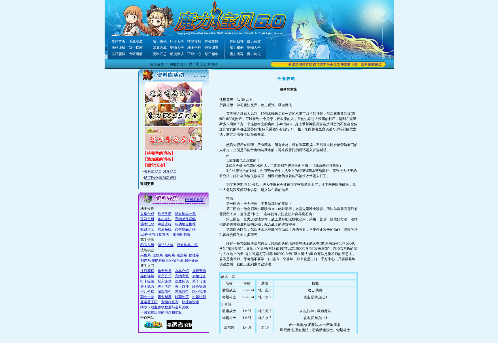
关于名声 (164, 286)
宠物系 (157, 255)
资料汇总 (160, 54)
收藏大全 (147, 229)
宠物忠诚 (182, 276)
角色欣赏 (164, 271)
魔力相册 (237, 48)
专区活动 (136, 54)
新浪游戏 (157, 64)
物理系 (194, 255)
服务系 (170, 255)
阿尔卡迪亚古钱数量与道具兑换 (164, 307)
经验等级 (199, 286)
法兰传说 (182, 281)
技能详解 (194, 42)
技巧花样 (118, 54)
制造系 (145, 260)
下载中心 (194, 54)
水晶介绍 (182, 271)
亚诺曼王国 (149, 302)
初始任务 (199, 276)
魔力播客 (237, 54)
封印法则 (199, 297)
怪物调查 (211, 48)
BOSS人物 (165, 245)
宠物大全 (177, 48)
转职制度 (182, 297)
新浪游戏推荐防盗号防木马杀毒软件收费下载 (318, 64)
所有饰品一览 (185, 214)
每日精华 (211, 54)
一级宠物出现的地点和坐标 (161, 312)
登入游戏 (164, 281)
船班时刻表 (181, 235)
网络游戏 (176, 64)
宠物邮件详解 (185, 219)
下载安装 (136, 42)
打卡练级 (147, 281)
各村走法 (164, 219)
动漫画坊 (177, 54)
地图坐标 (194, 48)
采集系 (145, 255)
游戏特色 (182, 292)
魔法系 (182, 255)
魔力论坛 (254, 54)
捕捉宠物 (199, 271)
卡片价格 (147, 292)
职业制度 (164, 297)
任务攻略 (211, 42)
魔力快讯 (160, 42)
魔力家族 (254, 42)
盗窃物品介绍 (185, 229)
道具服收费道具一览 (372, 64)
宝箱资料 (147, 219)
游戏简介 (164, 292)
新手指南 (136, 48)
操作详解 (118, 48)
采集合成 (160, 48)
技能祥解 (158, 260)
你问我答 (237, 42)
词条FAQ (169, 172)
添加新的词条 (159, 159)
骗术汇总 (147, 224)
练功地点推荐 (185, 224)
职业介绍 (191, 260)
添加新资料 (167, 178)
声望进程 (164, 224)
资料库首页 (194, 200)
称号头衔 (164, 214)
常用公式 (164, 276)
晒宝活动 (155, 165)
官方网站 (211, 64)
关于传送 (199, 281)
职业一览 (147, 297)
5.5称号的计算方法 (154, 235)
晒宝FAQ (151, 178)
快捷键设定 (190, 302)
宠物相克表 (169, 302)
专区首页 (118, 42)
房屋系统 (164, 229)
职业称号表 (175, 260)
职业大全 (177, 42)
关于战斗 (182, 286)
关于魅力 (147, 286)
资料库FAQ (152, 172)
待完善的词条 (159, 153)
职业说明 (199, 292)
